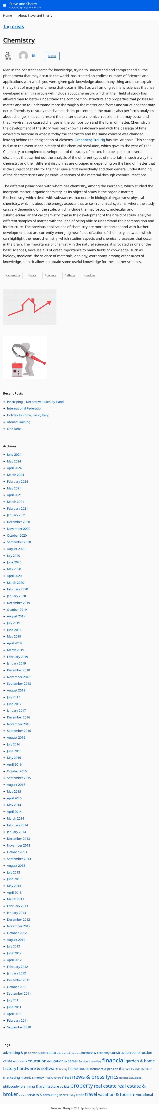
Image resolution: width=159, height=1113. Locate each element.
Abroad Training (18, 422)
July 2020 (13, 555)
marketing (11, 1077)
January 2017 (16, 710)
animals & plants (38, 1053)
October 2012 (17, 933)
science (22, 1095)
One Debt (14, 429)
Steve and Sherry (60, 1108)
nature (57, 1077)
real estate (105, 1086)
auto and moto (64, 1053)
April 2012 (14, 960)
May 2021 (14, 488)
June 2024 (14, 454)
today (72, 1095)
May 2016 (14, 758)
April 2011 (14, 1014)
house (84, 1068)
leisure (126, 1069)
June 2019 (14, 630)
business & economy (95, 1053)
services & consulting (42, 1094)
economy (20, 1061)
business (76, 1053)
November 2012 (18, 926)
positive (90, 275)
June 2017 (14, 704)
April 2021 (14, 495)
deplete (51, 275)
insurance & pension (104, 1069)
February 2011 (17, 1020)
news (66, 1077)
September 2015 (19, 778)
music (49, 1078)
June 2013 (14, 879)
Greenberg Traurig (90, 140)
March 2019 (15, 650)
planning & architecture (40, 1086)
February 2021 (17, 508)
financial (113, 1060)
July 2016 (13, 744)
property (81, 1085)
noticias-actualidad (130, 1077)
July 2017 (13, 697)
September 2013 (19, 859)
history (63, 1069)
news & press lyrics (95, 1076)
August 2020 (16, 549)
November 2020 (18, 529)
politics (64, 1087)
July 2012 (13, 946)
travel (91, 1094)
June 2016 (14, 751)
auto (52, 1052)
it (120, 1068)
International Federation (24, 408)
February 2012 (17, 967)
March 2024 (15, 475)
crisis (33, 275)
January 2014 (16, 832)
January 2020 (16, 596)
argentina (13, 275)
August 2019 (16, 616)
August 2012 (16, 940)
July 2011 (13, 1000)
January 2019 (16, 663)
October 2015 (17, 771)
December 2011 (18, 980)
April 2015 (14, 798)
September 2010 (19, 1027)
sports (63, 1095)
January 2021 (16, 515)
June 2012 (14, 953)
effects (71, 275)
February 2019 (17, 657)
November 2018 (18, 677)
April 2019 (14, 643)
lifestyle (135, 1069)
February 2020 (17, 589)
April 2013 (14, 892)
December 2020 (18, 522)
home (73, 1068)
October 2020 (17, 535)
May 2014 (14, 805)
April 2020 (14, 576)
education (37, 1061)
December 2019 (18, 603)
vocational (144, 1094)
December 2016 (18, 717)
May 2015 (14, 791)
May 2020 (14, 569)
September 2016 (19, 731)
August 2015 (16, 784)
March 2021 (15, 502)
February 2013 (17, 906)
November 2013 (18, 845)
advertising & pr (15, 1052)
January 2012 (16, 973)
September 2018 (19, 683)
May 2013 (14, 886)
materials (27, 1078)
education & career (62, 1061)
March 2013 (15, 899)
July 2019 (13, 623)
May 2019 (14, 636)
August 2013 (16, 865)
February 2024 (17, 481)
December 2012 (18, 919)
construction (120, 1052)
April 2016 (14, 764)
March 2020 (15, 582)
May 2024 (14, 461)
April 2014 (14, 811)
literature (146, 1069)
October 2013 (17, 852)
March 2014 (15, 818)
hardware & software (38, 1068)
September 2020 (19, 542)
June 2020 (14, 562)
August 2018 (16, 690)
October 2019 (17, 609)
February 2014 (17, 825)
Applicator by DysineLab (94, 1108)
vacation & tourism (116, 1094)
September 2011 (19, 993)
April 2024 (14, 468)
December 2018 (18, 670)
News (52, 56)
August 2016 (16, 737)
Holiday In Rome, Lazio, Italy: (28, 415)
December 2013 (18, 838)
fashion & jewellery (90, 1061)
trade (80, 1094)
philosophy (11, 1086)
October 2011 (17, 987)
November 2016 (18, 724)
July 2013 (13, 872)
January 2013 (16, 913)
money (39, 1078)
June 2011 (14, 1007)
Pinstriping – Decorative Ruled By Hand (35, 402)
